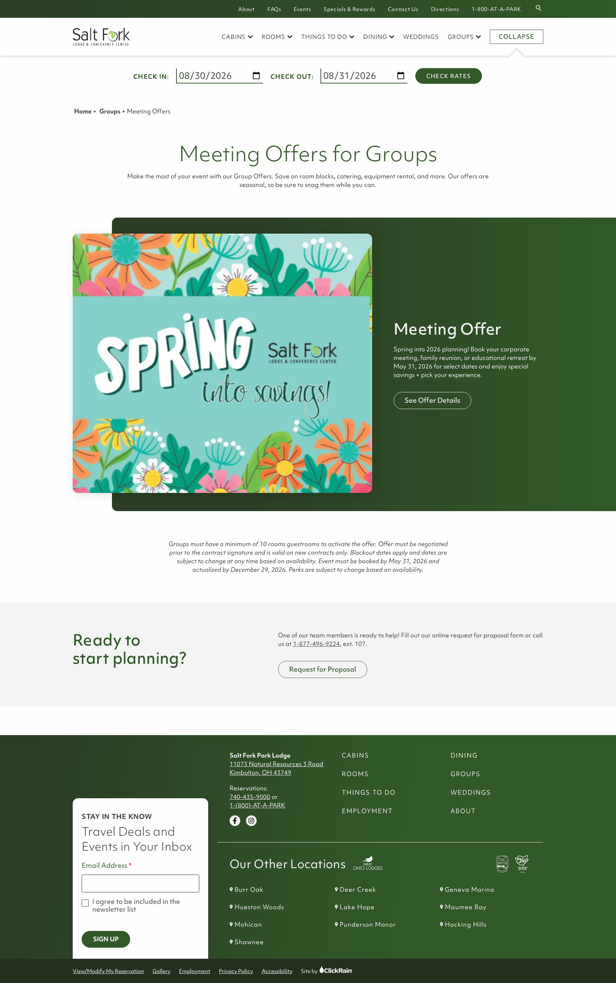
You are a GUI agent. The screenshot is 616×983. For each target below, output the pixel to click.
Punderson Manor (368, 924)
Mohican (248, 924)
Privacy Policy (236, 971)
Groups (461, 37)
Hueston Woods (259, 907)
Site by (316, 971)
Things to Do (324, 37)
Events (302, 9)
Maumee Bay (466, 907)
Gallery (161, 971)
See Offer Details (432, 400)
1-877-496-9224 (316, 644)
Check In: (151, 77)
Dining (375, 37)
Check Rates (448, 76)
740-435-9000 (250, 797)
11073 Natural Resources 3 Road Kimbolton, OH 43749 (276, 768)
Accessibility (277, 971)
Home (83, 111)
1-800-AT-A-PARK (497, 9)
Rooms (273, 37)
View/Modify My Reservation (108, 971)
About (246, 9)
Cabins (234, 37)
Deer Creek (358, 889)
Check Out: (292, 77)
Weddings (421, 37)
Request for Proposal (322, 669)
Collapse (516, 37)
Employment (367, 811)
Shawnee (249, 942)
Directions (445, 9)
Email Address (104, 865)
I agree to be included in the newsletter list (136, 905)
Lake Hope (357, 907)
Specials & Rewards (349, 9)
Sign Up (106, 939)
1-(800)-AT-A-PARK (257, 805)
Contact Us (403, 9)
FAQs (274, 9)
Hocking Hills (466, 924)
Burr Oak (249, 889)
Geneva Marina (469, 889)
